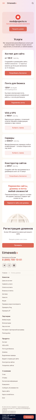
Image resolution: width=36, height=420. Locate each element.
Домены (4, 352)
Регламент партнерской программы (13, 330)
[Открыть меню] (3, 3)
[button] (33, 3)
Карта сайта (6, 391)
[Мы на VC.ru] (9, 265)
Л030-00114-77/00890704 (9, 411)
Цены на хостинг (7, 280)
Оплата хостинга (7, 287)
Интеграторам (6, 323)
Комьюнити (5, 384)
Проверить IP (6, 311)
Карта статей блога (8, 394)
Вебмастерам (6, 319)
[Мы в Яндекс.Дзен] (14, 265)
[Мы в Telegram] (4, 265)
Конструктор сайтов (8, 362)
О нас (4, 374)
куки (13, 419)
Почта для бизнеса (8, 348)
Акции (4, 300)
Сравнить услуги (7, 284)
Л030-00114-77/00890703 (9, 413)
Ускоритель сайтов (8, 365)
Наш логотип (6, 326)
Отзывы (4, 378)
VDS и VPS (5, 345)
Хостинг (4, 342)
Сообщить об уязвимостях (10, 388)
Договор (5, 294)
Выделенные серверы (9, 355)
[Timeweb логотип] (12, 3)
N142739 (4, 410)
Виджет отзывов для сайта (10, 359)
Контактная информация (10, 381)
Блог (3, 398)
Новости (4, 297)
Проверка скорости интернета (11, 304)
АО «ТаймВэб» (13, 407)
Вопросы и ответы (7, 290)
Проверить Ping (7, 307)
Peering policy (6, 333)
